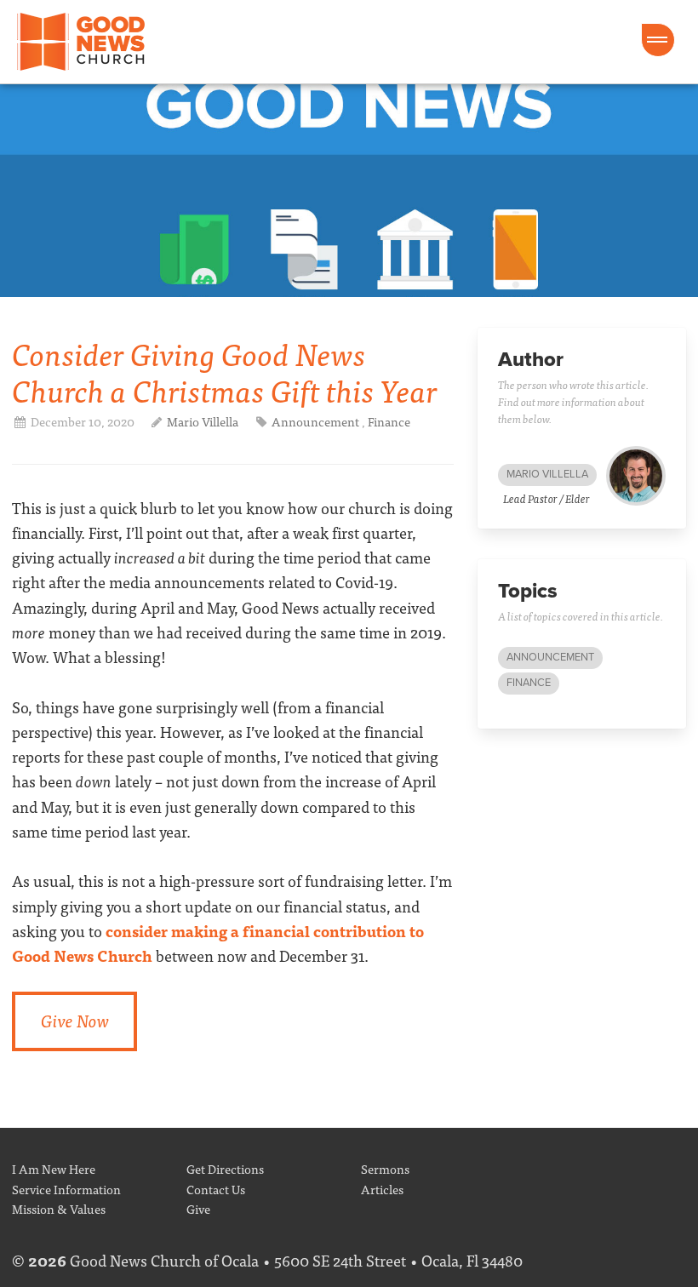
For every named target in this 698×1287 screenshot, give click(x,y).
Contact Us (215, 1188)
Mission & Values (59, 1208)
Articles (382, 1188)
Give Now (75, 1020)
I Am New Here (53, 1168)
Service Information (66, 1188)
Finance (389, 421)
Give (198, 1208)
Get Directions (225, 1168)
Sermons (385, 1168)
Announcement (315, 421)
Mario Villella (204, 421)
